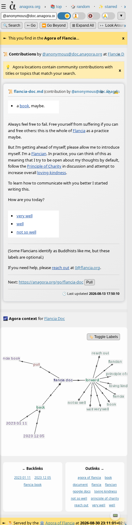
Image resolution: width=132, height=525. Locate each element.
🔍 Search (11, 25)
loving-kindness (51, 172)
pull (89, 282)
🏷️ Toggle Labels (103, 337)
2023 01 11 (22, 477)
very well (25, 216)
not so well (26, 231)
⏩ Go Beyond (54, 25)
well (20, 223)
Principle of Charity (44, 166)
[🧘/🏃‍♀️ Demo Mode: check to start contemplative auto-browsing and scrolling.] (79, 16)
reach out (60, 267)
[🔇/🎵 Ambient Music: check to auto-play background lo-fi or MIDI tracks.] (93, 16)
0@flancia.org (87, 267)
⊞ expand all (83, 25)
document (80, 484)
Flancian (38, 153)
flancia (96, 484)
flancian (111, 484)
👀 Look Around (113, 25)
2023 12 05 (42, 477)
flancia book (32, 484)
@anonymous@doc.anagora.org (72, 54)
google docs (82, 491)
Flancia (79, 130)
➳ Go (31, 25)
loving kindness (105, 491)
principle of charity (105, 498)
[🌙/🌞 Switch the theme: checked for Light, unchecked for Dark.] (64, 16)
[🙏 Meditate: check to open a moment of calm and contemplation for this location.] (108, 16)
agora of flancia (89, 477)
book (24, 105)
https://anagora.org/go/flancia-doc (51, 282)
